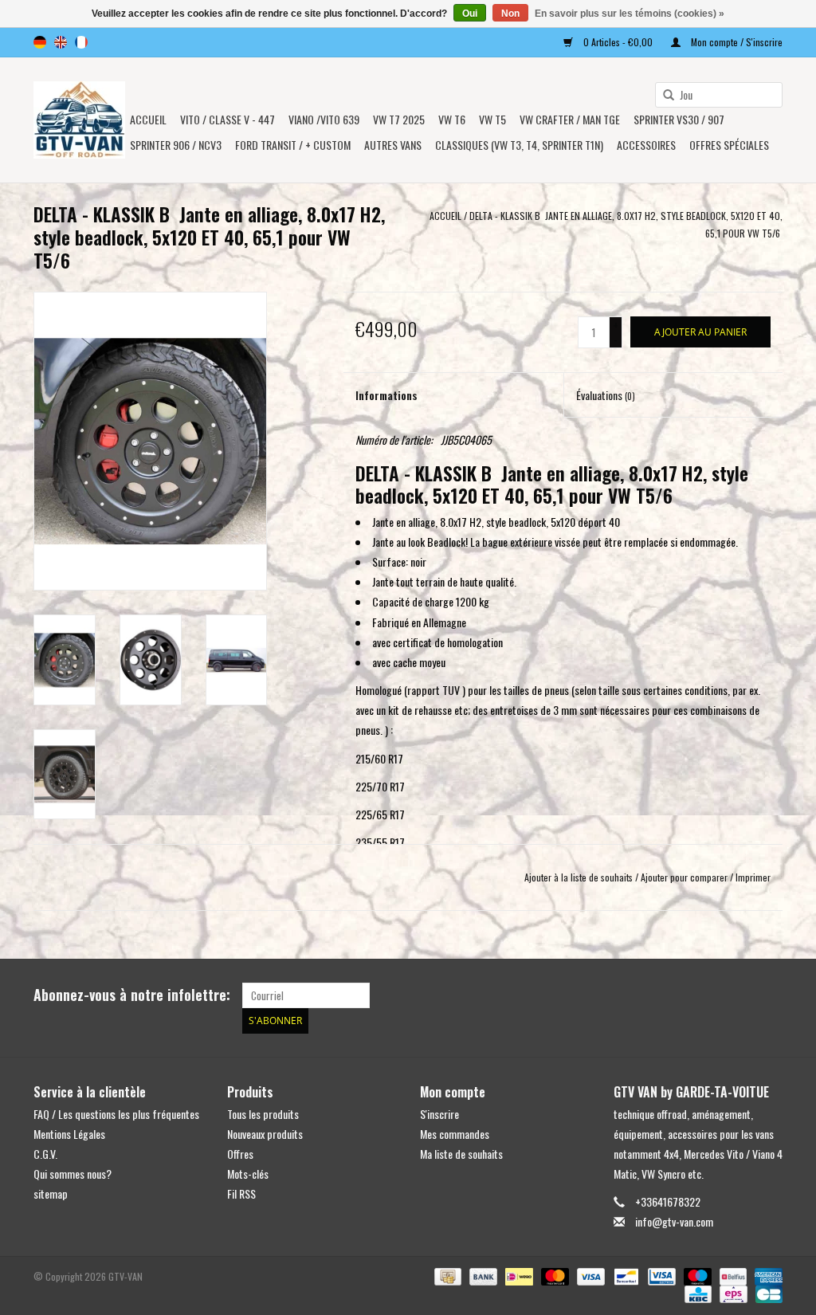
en (60, 42)
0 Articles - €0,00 (618, 42)
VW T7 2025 (399, 119)
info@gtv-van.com (674, 1221)
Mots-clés (248, 1173)
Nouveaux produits (265, 1133)
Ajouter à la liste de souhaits (578, 877)
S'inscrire (439, 1113)
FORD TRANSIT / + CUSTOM (293, 144)
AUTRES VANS (393, 144)
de (39, 42)
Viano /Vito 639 (323, 119)
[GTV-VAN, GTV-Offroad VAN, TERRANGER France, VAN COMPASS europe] (79, 120)
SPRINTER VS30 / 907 (679, 119)
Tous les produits (263, 1113)
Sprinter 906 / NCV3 (176, 144)
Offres (240, 1153)
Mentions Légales (69, 1133)
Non (510, 13)
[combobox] (719, 95)
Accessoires (646, 144)
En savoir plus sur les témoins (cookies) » (629, 13)
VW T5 (492, 119)
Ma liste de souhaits (461, 1153)
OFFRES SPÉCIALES (729, 144)
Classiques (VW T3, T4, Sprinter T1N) (519, 144)
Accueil (148, 119)
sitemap (50, 1193)
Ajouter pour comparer (685, 877)
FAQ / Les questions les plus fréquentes (116, 1113)
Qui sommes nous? (72, 1173)
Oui (469, 13)
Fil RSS (241, 1193)
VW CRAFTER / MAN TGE (570, 119)
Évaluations (605, 395)
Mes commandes (454, 1133)
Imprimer (753, 877)
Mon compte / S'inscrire (735, 42)
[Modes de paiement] (446, 1275)
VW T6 (451, 119)
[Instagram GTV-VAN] (770, 995)
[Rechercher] (663, 95)
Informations (386, 395)
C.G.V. (45, 1153)
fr (81, 42)
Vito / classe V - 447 (227, 119)
